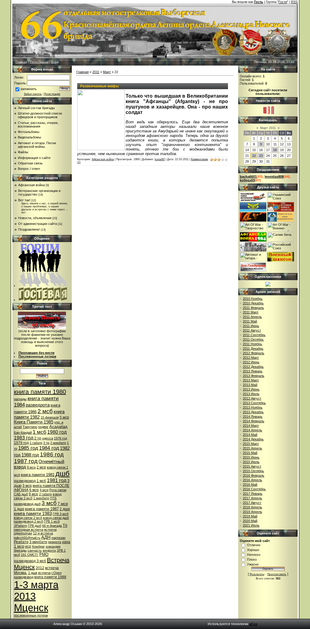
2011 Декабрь (253, 348)
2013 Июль (251, 394)
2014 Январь (252, 416)
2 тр (37, 438)
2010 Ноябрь (252, 298)
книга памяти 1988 (50, 577)
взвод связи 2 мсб (28, 518)
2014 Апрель (252, 430)
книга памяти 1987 (42, 509)
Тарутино (30, 427)
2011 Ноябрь (252, 344)
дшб (62, 473)
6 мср (34, 490)
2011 (95, 72)
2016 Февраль (253, 475)
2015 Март (251, 444)
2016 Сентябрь (254, 489)
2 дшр (65, 509)
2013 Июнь (251, 389)
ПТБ (53, 498)
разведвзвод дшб (27, 504)
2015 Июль (251, 462)
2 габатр (45, 494)
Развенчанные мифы (99, 86)
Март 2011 (268, 128)
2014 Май (250, 434)
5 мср (64, 417)
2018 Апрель (252, 507)
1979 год (21, 443)
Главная (21, 61)
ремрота (54, 542)
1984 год (49, 448)
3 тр (46, 443)
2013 (25, 596)
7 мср (63, 503)
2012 (40, 568)
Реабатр (21, 542)
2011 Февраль (253, 308)
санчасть (35, 550)
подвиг (43, 427)
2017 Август (252, 502)
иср (28, 546)
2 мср (41, 467)
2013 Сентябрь (254, 403)
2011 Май (250, 321)
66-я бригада (52, 525)
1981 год (56, 480)
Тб (65, 525)
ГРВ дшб (34, 525)
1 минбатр (41, 498)
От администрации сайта (37, 223)
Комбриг (38, 546)
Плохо (252, 559)
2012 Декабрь (253, 366)
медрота (49, 550)
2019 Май (250, 516)
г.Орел (56, 573)
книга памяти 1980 (40, 391)
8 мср (31, 467)
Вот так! (24, 200)
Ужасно (253, 564)
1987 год (26, 461)
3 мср (27, 486)
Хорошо (253, 550)
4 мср (44, 490)
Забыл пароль (33, 94)
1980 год (57, 432)
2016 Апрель (252, 480)
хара (66, 542)
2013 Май (250, 385)
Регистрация (39, 61)
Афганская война (31, 185)
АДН (46, 537)
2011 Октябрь (253, 339)
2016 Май (250, 484)
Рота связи (57, 490)
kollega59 (247, 180)
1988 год (30, 454)
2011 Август (252, 330)
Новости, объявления (34, 218)
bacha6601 (248, 176)
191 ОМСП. (29, 554)
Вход (54, 61)
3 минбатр (38, 542)
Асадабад (58, 426)
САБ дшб (21, 494)
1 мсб (39, 432)
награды (20, 399)
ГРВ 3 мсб (60, 514)
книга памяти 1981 (37, 474)
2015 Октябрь (253, 471)
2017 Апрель (252, 498)
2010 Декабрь (253, 303)
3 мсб (49, 503)
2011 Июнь (251, 326)
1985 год (28, 448)
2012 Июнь (251, 362)
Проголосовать (276, 574)
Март (107, 72)
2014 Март (251, 425)
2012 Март (251, 357)
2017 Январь (252, 493)
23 (261, 155)
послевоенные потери (31, 615)
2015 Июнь (251, 457)
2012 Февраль (253, 353)
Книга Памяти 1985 (33, 422)
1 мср (19, 546)
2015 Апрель (252, 448)
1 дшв (32, 573)
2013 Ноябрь (252, 407)
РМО (43, 554)
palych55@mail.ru (27, 538)
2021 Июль (251, 525)
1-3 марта (36, 584)
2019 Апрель (252, 512)
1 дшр (19, 509)
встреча (44, 573)
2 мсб (45, 411)
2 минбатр (58, 443)
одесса (47, 438)
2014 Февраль (253, 421)
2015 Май (250, 453)
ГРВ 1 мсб (52, 521)
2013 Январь (252, 371)
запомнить (28, 89)
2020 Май (250, 521)
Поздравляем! (29, 229)
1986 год (52, 454)
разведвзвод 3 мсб (30, 561)
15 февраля (50, 417)
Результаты (257, 574)
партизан (58, 538)
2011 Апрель (252, 317)
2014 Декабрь (253, 439)
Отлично (253, 545)
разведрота (38, 405)
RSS (294, 2)
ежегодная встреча (28, 529)
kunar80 (160, 159)
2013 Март (251, 380)
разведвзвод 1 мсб (30, 481)
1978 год (60, 438)
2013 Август (252, 398)
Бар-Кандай (23, 432)
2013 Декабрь (253, 412)
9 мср (33, 494)
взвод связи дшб (56, 518)
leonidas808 (274, 176)
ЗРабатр (20, 525)
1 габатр (36, 443)
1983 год (23, 437)
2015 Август (252, 466)
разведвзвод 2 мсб (28, 521)
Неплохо (253, 554)
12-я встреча (43, 533)
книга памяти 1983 (33, 513)
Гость (258, 2)
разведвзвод (23, 577)
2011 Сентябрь (254, 335)
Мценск (31, 607)
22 (254, 155)
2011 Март (251, 312)
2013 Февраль (253, 376)
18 (275, 150)
